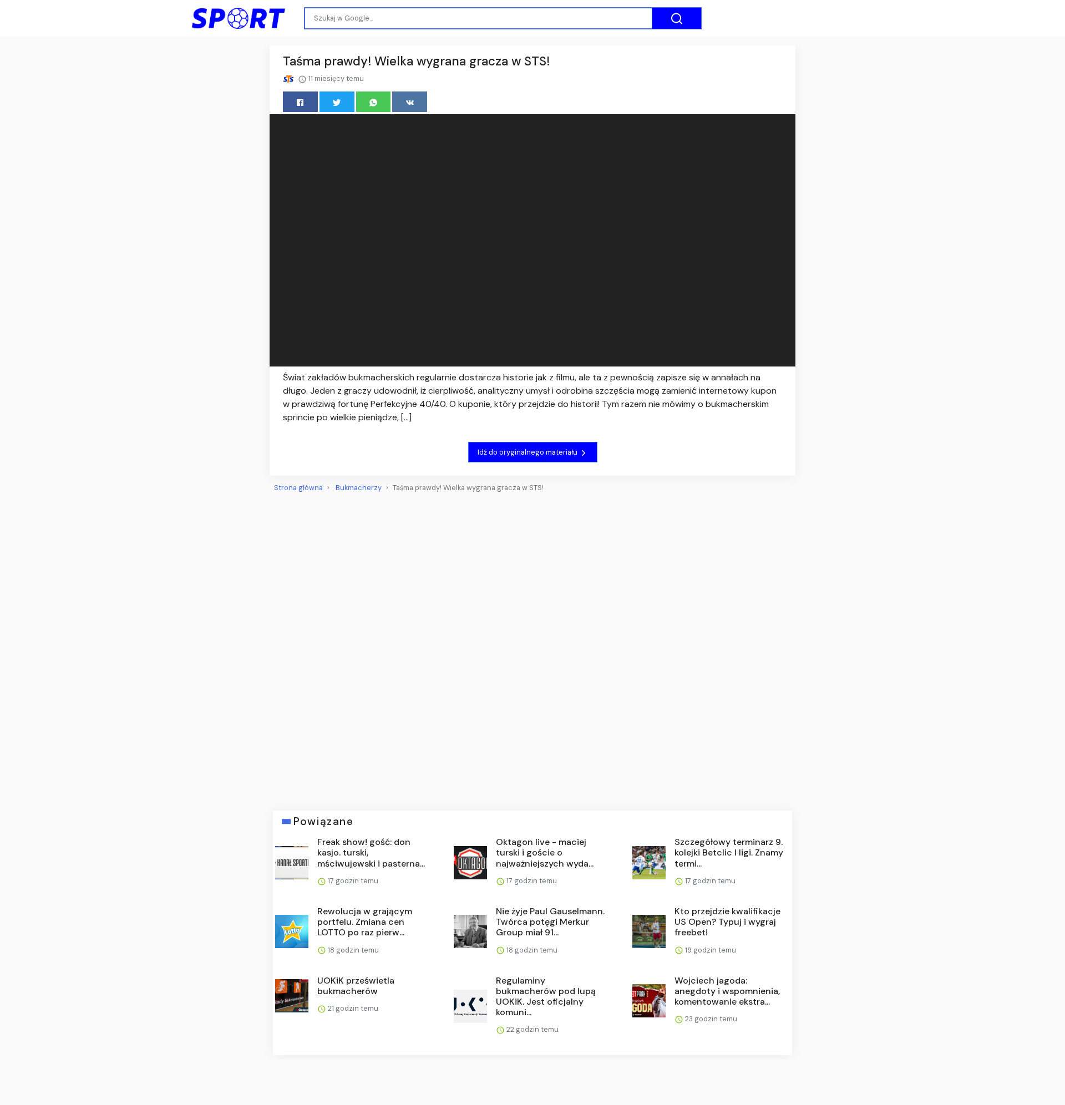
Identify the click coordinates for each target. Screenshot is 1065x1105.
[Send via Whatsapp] (373, 101)
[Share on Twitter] (337, 101)
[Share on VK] (409, 101)
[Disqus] (532, 647)
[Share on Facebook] (300, 101)
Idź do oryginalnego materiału (528, 452)
